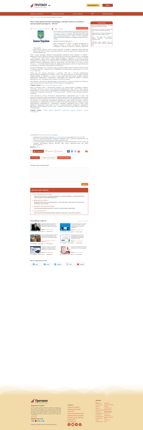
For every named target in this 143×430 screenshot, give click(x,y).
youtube (82, 264)
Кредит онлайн (71, 419)
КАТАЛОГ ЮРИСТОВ (40, 211)
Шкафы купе (106, 413)
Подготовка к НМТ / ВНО (108, 404)
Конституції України (60, 137)
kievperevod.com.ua (99, 421)
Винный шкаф (106, 402)
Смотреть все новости (83, 220)
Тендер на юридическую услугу (76, 413)
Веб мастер (98, 408)
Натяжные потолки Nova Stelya (108, 418)
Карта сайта (71, 411)
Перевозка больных (108, 409)
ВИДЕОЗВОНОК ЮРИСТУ (41, 200)
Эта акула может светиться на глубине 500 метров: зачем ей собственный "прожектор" (101, 31)
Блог (92, 14)
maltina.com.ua (107, 419)
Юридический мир (108, 14)
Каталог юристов (78, 14)
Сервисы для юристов (58, 14)
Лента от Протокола (45, 28)
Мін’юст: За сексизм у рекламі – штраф (51, 85)
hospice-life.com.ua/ (107, 407)
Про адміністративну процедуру (63, 32)
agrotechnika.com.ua (99, 413)
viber (70, 264)
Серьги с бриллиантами (98, 403)
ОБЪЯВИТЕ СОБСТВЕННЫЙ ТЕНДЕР (44, 206)
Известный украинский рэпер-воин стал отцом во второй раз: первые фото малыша (101, 27)
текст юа (97, 419)
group (47, 264)
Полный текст (34, 416)
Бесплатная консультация (43, 194)
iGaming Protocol (72, 421)
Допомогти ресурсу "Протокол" (75, 417)
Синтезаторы (98, 411)
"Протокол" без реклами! (74, 409)
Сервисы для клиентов (36, 14)
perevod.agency (98, 414)
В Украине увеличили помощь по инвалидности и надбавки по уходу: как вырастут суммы (101, 34)
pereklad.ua (106, 406)
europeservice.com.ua (99, 416)
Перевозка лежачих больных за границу (108, 412)
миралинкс (98, 406)
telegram (59, 264)
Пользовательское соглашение (75, 415)
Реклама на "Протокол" (73, 407)
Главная (32, 17)
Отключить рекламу (82, 28)
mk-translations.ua (99, 418)
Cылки (105, 421)
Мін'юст (38, 147)
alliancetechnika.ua (99, 404)
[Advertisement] (58, 123)
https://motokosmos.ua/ (100, 409)
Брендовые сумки (107, 415)
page (36, 264)
